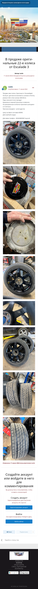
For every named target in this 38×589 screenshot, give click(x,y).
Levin (21, 73)
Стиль (12, 582)
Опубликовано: (17, 89)
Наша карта (19, 565)
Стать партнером (19, 567)
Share (10, 532)
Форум (19, 563)
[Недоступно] (19, 142)
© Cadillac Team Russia (19, 586)
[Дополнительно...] (33, 87)
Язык (6, 582)
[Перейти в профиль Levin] (5, 88)
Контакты (19, 568)
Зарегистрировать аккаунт (19, 507)
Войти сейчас (19, 521)
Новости (19, 561)
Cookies (31, 582)
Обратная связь (22, 582)
